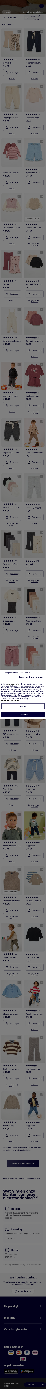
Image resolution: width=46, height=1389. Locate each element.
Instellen (23, 706)
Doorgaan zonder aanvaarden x (17, 673)
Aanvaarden (23, 714)
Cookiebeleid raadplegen (10, 700)
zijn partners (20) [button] (13, 684)
